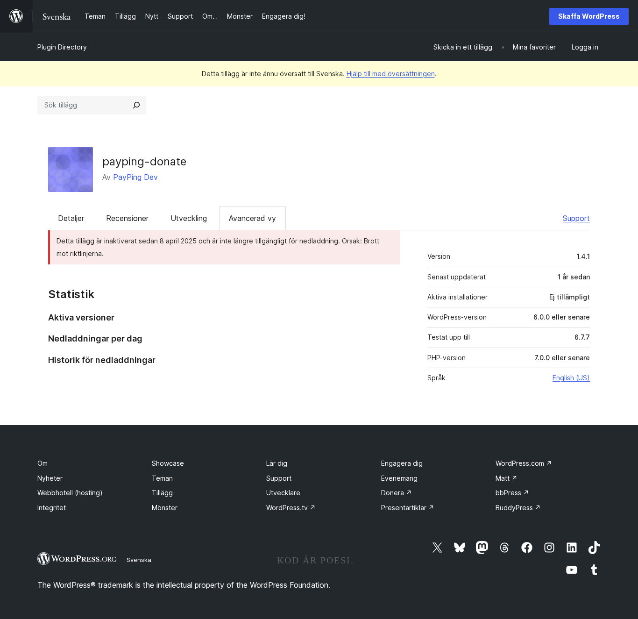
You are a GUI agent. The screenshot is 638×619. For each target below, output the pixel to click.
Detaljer (71, 218)
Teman (162, 478)
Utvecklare (283, 493)
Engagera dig (402, 463)
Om (42, 463)
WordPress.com (524, 463)
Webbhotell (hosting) (70, 493)
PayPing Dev (135, 177)
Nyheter (50, 478)
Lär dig (276, 463)
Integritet (51, 508)
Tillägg (162, 493)
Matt (506, 478)
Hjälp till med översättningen (391, 74)
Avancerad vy (252, 218)
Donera (396, 493)
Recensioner (127, 218)
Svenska (139, 559)
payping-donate (144, 161)
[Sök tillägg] (136, 105)
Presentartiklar (407, 508)
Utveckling (188, 218)
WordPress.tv (291, 508)
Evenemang (399, 478)
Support (576, 218)
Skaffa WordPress (589, 16)
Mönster (164, 508)
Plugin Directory (62, 47)
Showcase (168, 463)
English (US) (571, 378)
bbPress (512, 493)
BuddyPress (518, 508)
